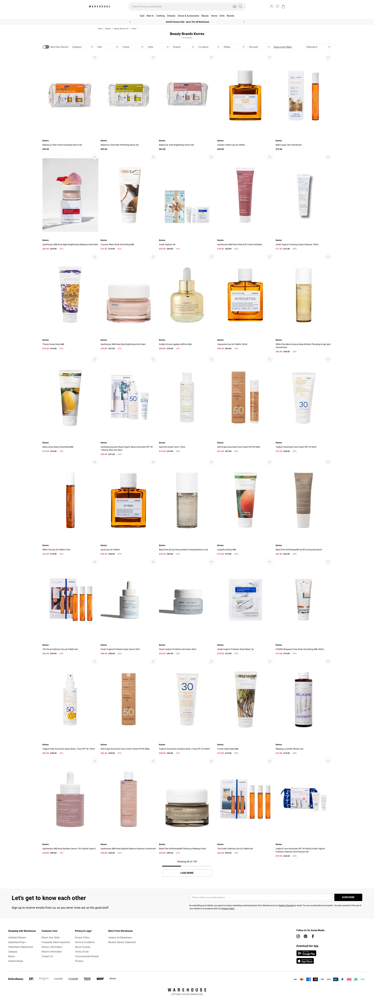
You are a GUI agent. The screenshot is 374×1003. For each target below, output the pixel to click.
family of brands (286, 905)
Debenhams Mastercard (20, 946)
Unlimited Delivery (17, 937)
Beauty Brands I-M (121, 28)
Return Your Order (51, 937)
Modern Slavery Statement (122, 942)
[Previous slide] (130, 22)
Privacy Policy (82, 937)
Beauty (108, 28)
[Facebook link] (313, 936)
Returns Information (52, 951)
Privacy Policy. (228, 908)
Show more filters (283, 46)
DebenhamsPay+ (17, 942)
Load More (187, 873)
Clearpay (12, 951)
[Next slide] (244, 22)
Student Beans (15, 961)
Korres (133, 28)
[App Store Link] (306, 957)
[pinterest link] (305, 936)
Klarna (11, 956)
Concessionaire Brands (87, 956)
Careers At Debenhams (120, 937)
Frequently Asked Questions (56, 942)
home (100, 28)
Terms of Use (82, 951)
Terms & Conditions (85, 942)
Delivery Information (52, 946)
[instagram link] (298, 936)
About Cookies (82, 946)
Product (79, 961)
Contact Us (47, 956)
